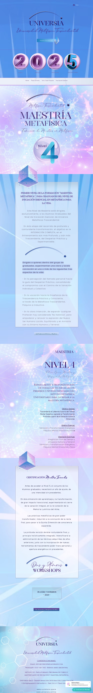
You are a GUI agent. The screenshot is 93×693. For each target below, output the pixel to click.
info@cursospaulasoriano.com (49, 664)
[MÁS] (20, 61)
